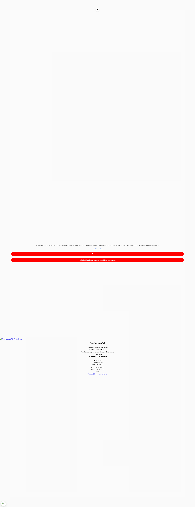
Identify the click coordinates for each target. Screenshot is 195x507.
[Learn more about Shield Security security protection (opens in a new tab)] (3, 503)
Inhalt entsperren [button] (97, 254)
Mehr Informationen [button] (97, 249)
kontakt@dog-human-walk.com (97, 374)
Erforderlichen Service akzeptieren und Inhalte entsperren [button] (97, 260)
